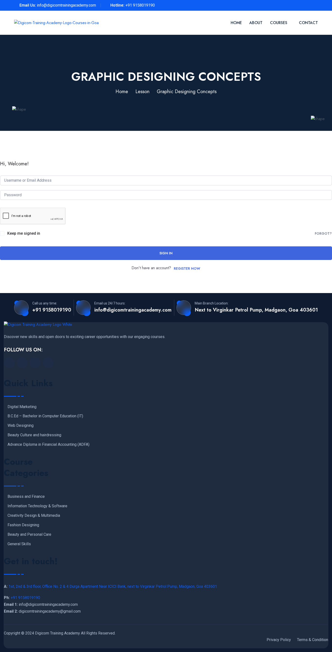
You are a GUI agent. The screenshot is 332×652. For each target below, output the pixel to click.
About (255, 23)
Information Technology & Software (37, 506)
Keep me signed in (23, 233)
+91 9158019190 (140, 5)
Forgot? (323, 233)
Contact (308, 23)
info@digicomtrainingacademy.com (66, 5)
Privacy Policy (279, 639)
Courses (278, 23)
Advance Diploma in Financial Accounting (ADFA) (48, 444)
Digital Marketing (22, 407)
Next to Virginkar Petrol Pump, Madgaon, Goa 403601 (256, 310)
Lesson (142, 91)
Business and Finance (26, 496)
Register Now (187, 268)
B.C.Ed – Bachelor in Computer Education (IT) (45, 416)
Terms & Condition (312, 639)
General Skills (19, 544)
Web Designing (21, 425)
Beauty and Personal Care (29, 534)
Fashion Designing (23, 525)
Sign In (166, 253)
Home (236, 23)
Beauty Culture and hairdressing (34, 435)
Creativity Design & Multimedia (34, 515)
